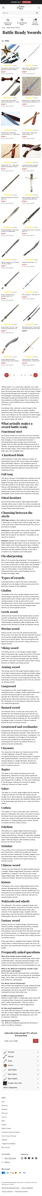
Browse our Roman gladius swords (13, 607)
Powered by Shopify (21, 1191)
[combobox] (21, 13)
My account (6, 1147)
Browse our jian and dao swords (27, 878)
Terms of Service (7, 1191)
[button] (8, 65)
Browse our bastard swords (16, 722)
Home (3, 27)
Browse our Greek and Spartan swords (25, 624)
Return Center (6, 1128)
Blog (3, 1121)
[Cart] (38, 7)
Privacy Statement (27, 1188)
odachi (32, 916)
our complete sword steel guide (20, 552)
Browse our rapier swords (18, 784)
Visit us (4, 1117)
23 (31, 375)
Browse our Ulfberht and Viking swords (15, 663)
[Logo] (21, 7)
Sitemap (4, 1140)
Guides (4, 1124)
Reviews (4, 1109)
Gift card (4, 1113)
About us (5, 1105)
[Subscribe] (35, 1041)
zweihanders (18, 744)
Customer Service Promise (11, 1132)
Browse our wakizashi (19, 916)
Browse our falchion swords (11, 842)
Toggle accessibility (8, 1143)
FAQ (3, 1102)
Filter (7, 41)
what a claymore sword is (10, 765)
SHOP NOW (26, 2)
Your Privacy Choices (9, 1136)
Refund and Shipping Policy (10, 1188)
